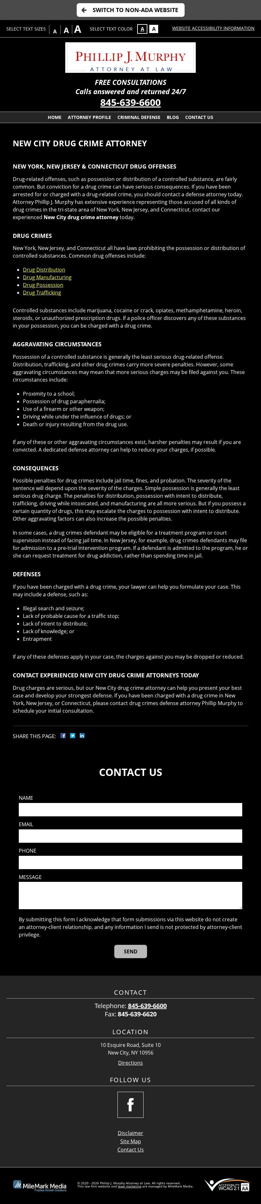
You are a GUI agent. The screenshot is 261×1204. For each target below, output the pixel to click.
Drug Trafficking (42, 292)
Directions (130, 1063)
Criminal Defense (138, 117)
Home (54, 117)
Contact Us (199, 117)
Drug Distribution (44, 269)
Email (26, 824)
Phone (27, 851)
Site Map (130, 1141)
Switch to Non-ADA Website (135, 10)
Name (26, 798)
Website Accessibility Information (213, 28)
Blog (173, 117)
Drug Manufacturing (47, 277)
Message (30, 877)
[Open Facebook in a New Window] (130, 1105)
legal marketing (129, 1186)
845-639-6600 (130, 102)
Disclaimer (130, 1133)
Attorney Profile (89, 117)
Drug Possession (43, 284)
